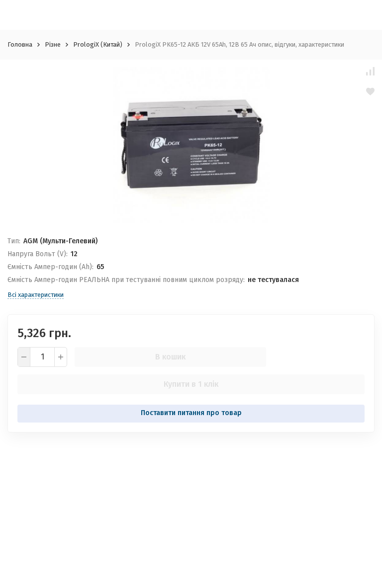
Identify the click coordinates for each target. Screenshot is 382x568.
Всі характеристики (35, 294)
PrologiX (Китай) (97, 44)
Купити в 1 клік (191, 384)
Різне (53, 44)
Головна (19, 44)
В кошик (170, 356)
